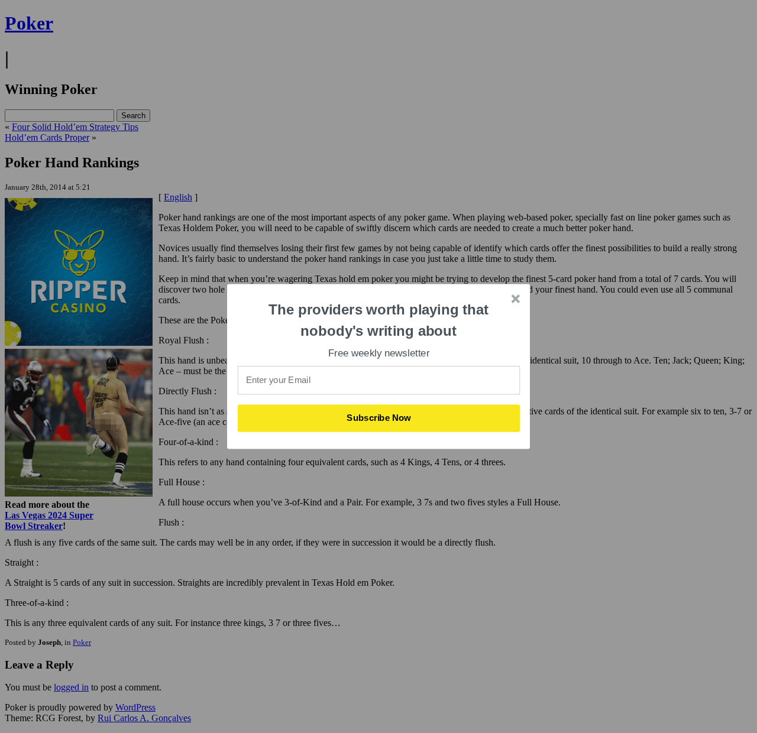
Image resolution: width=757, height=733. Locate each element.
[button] (379, 320)
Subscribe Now (379, 418)
